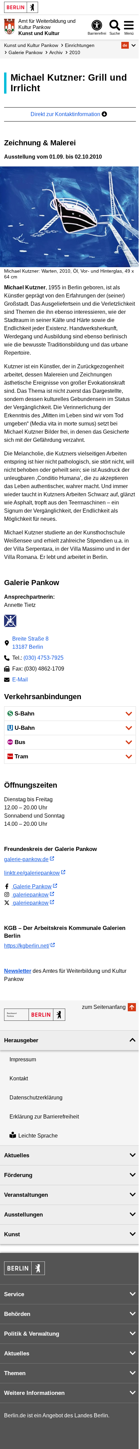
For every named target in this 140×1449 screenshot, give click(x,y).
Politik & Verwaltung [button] (31, 1334)
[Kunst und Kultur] (34, 1015)
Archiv (56, 52)
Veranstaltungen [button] (26, 1195)
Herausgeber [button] (21, 1040)
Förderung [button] (18, 1175)
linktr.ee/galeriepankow (32, 873)
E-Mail (20, 680)
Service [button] (14, 1294)
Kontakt (19, 1078)
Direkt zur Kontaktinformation (66, 114)
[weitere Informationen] (9, 26)
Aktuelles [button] (16, 1155)
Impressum (23, 1059)
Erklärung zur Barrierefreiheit (44, 1117)
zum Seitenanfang (104, 1007)
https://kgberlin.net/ (26, 946)
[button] (128, 45)
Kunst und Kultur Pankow (31, 45)
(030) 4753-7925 (43, 658)
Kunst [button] (12, 1234)
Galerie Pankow (25, 52)
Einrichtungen (79, 45)
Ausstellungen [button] (23, 1214)
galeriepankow (30, 895)
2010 (74, 52)
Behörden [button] (17, 1314)
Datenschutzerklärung (36, 1097)
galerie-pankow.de (26, 859)
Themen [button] (14, 1373)
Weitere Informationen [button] (34, 1393)
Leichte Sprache (38, 1136)
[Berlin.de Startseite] (21, 7)
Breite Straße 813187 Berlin (30, 643)
